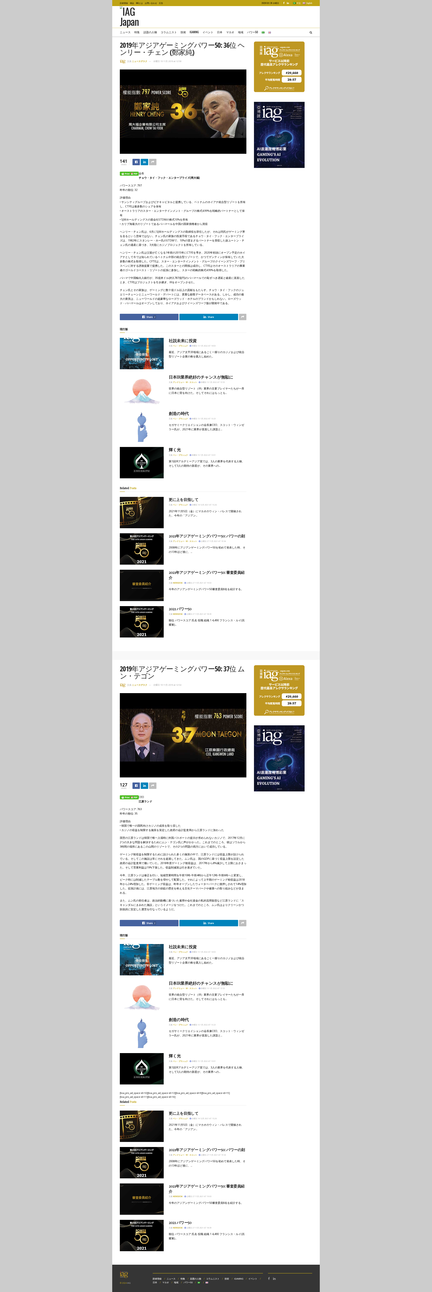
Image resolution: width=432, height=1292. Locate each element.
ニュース (125, 32)
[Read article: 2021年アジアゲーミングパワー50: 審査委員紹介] (142, 585)
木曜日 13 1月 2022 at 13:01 (203, 455)
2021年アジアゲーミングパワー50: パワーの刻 (207, 535)
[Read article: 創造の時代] (142, 426)
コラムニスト (169, 32)
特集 (137, 32)
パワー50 (252, 32)
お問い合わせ (151, 3)
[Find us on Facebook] (284, 3)
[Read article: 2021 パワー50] (142, 621)
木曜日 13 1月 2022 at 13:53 (212, 382)
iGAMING (238, 1278)
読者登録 (124, 3)
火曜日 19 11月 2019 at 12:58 (167, 61)
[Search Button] (311, 32)
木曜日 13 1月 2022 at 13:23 (203, 418)
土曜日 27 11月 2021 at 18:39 (198, 614)
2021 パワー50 (180, 608)
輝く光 (175, 449)
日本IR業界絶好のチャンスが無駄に (201, 377)
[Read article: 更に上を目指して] (142, 512)
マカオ (230, 32)
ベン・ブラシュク (180, 345)
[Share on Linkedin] (144, 162)
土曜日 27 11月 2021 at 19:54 (213, 541)
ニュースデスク (139, 61)
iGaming (194, 32)
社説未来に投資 (183, 340)
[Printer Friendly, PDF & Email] (129, 173)
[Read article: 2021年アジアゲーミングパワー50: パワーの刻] (142, 549)
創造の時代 (179, 413)
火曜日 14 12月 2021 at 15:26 (204, 504)
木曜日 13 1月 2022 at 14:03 (203, 345)
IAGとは (139, 3)
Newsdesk (178, 583)
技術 (183, 32)
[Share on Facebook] (136, 162)
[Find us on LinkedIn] (288, 3)
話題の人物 (150, 32)
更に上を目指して (183, 499)
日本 (219, 32)
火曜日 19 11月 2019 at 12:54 (167, 684)
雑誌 (132, 3)
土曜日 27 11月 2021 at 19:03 (198, 583)
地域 (240, 32)
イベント (207, 32)
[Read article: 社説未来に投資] (142, 353)
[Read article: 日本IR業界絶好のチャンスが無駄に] (142, 390)
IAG (129, 1283)
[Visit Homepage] (134, 17)
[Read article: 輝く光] (142, 462)
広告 (161, 3)
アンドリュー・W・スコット (185, 382)
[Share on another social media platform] (152, 162)
